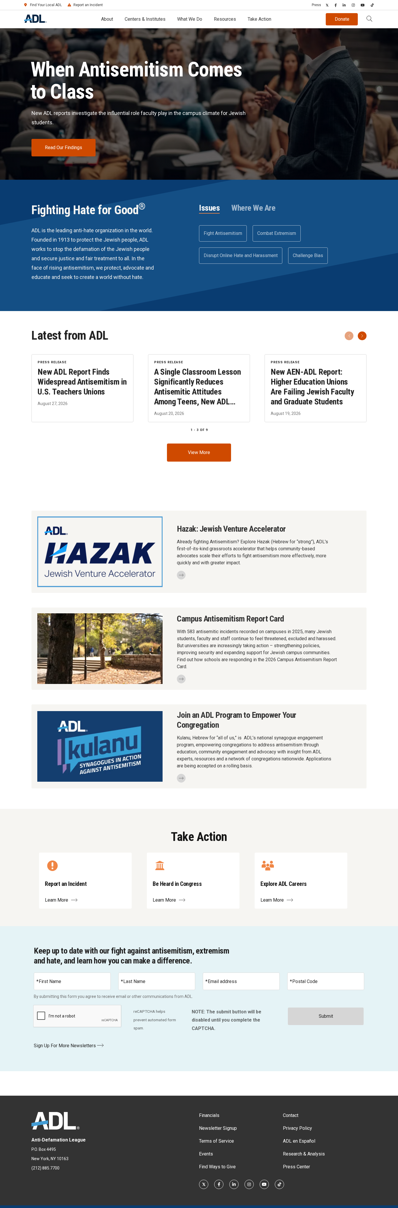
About (107, 19)
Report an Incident (88, 5)
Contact (290, 1115)
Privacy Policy (297, 1128)
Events (206, 1154)
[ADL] (35, 21)
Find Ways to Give (217, 1166)
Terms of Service (216, 1141)
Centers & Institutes (145, 19)
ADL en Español (299, 1141)
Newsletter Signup (218, 1128)
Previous (349, 335)
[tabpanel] (283, 244)
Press (316, 5)
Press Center (296, 1166)
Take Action (259, 19)
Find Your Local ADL (46, 5)
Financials (209, 1115)
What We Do (189, 19)
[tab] (209, 208)
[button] (369, 19)
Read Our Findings (63, 147)
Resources (225, 19)
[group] (199, 388)
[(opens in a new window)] (203, 1184)
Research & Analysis (304, 1154)
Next (362, 335)
